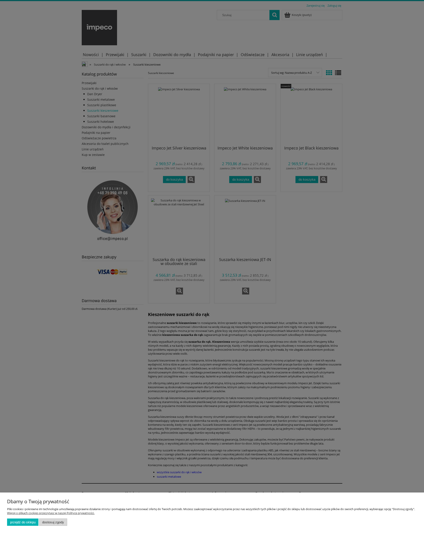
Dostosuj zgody (53, 522)
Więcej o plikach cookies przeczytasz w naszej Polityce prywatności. (51, 513)
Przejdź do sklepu (23, 522)
